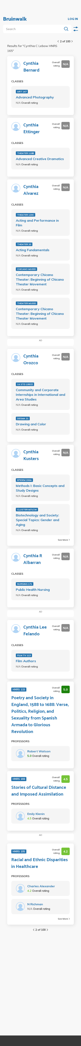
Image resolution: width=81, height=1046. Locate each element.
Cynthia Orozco (30, 360)
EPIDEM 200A (24, 480)
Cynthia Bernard (31, 67)
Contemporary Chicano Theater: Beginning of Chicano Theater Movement (40, 279)
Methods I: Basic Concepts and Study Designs (40, 488)
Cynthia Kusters (31, 455)
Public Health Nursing (33, 589)
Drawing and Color (31, 424)
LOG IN (73, 19)
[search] (33, 29)
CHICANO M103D (26, 269)
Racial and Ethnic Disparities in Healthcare (39, 863)
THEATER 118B (25, 153)
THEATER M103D (26, 303)
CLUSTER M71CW (27, 509)
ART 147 (22, 91)
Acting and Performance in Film (37, 222)
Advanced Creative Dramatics (40, 159)
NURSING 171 (24, 584)
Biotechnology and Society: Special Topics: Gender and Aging (37, 520)
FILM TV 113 (24, 655)
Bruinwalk (15, 19)
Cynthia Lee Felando (35, 631)
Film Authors (26, 661)
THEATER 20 (24, 244)
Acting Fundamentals (32, 250)
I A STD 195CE (25, 384)
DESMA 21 (22, 418)
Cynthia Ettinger (31, 128)
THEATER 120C (25, 214)
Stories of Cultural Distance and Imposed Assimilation (38, 791)
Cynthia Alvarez (30, 190)
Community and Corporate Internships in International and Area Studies (40, 394)
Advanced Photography (35, 97)
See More (63, 539)
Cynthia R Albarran (32, 559)
